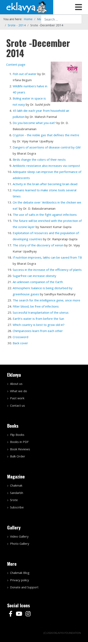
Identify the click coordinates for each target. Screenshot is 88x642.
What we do (18, 391)
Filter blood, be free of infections (36, 306)
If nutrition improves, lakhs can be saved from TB (47, 257)
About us (16, 384)
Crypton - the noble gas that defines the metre (46, 135)
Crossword (20, 337)
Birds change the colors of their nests (39, 159)
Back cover (20, 343)
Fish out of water (25, 74)
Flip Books (17, 435)
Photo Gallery (19, 543)
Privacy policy (19, 580)
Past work (17, 398)
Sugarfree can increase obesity (34, 276)
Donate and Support (24, 587)
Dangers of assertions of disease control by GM (46, 147)
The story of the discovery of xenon (38, 245)
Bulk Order (17, 456)
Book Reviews (20, 449)
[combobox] (61, 19)
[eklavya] (26, 7)
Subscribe (17, 507)
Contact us (17, 405)
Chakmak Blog (19, 573)
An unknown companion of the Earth (38, 282)
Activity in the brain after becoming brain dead (45, 184)
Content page (15, 64)
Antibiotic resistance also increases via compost (46, 166)
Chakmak (16, 485)
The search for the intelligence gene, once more (46, 300)
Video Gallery (19, 536)
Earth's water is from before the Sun (38, 319)
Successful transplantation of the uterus (41, 312)
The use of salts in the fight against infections (45, 215)
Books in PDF (19, 442)
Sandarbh (16, 493)
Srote (14, 500)
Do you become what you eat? (34, 123)
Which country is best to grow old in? (38, 325)
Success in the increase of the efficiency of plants (47, 270)
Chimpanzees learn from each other (38, 331)
